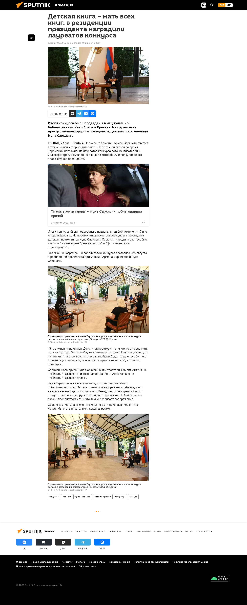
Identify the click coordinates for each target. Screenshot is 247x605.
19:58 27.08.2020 (57, 42)
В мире (129, 531)
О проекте (21, 561)
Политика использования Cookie (190, 561)
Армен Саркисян (82, 496)
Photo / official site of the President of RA (68, 106)
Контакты (67, 561)
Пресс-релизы (97, 561)
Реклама (80, 561)
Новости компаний (119, 561)
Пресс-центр (204, 531)
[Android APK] (219, 578)
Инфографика (173, 531)
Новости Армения (102, 496)
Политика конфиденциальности (151, 561)
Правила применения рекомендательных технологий (45, 566)
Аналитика (144, 531)
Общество (54, 496)
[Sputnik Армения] (34, 9)
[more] (143, 222)
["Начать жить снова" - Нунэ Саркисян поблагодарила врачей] (98, 185)
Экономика (97, 531)
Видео (189, 531)
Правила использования (44, 561)
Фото (157, 531)
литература (120, 496)
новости (66, 531)
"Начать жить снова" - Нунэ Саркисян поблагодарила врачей (96, 213)
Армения (67, 496)
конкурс (133, 496)
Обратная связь (87, 566)
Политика (115, 531)
